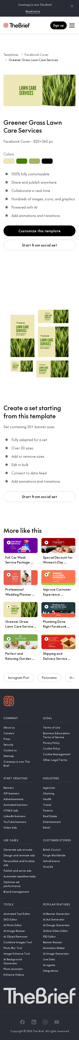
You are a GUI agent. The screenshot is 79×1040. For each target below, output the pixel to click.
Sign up (58, 25)
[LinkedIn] (33, 1022)
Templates (11, 54)
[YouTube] (56, 1022)
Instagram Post (18, 677)
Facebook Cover (36, 54)
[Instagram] (45, 1022)
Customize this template (39, 230)
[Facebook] (22, 1022)
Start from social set (39, 245)
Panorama (49, 677)
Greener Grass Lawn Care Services (33, 60)
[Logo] (9, 701)
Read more (33, 11)
